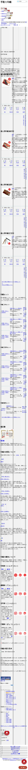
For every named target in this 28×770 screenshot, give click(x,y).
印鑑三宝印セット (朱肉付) (16, 351)
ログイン (3, 22)
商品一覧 (16, 24)
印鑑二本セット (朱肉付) (16, 308)
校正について (9, 700)
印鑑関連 (15, 758)
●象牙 (2, 461)
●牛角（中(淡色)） (5, 493)
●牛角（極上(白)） (5, 479)
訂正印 (7, 717)
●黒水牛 (2, 526)
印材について (9, 708)
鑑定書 (2, 440)
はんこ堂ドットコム (5, 24)
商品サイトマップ (15, 749)
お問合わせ (8, 702)
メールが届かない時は (11, 704)
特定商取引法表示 (10, 691)
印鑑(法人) (6, 758)
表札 (18, 758)
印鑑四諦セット (10, 406)
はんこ (11, 758)
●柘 (1, 540)
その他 (20, 758)
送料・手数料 (9, 695)
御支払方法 (8, 694)
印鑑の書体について (11, 709)
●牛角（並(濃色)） (5, 511)
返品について (9, 701)
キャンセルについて (11, 698)
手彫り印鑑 (8, 719)
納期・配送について (11, 697)
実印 (13, 78)
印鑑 (3, 758)
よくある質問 (15, 750)
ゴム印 (24, 758)
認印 (13, 188)
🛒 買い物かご (23, 767)
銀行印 (7, 715)
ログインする (12, 23)
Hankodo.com (13, 760)
